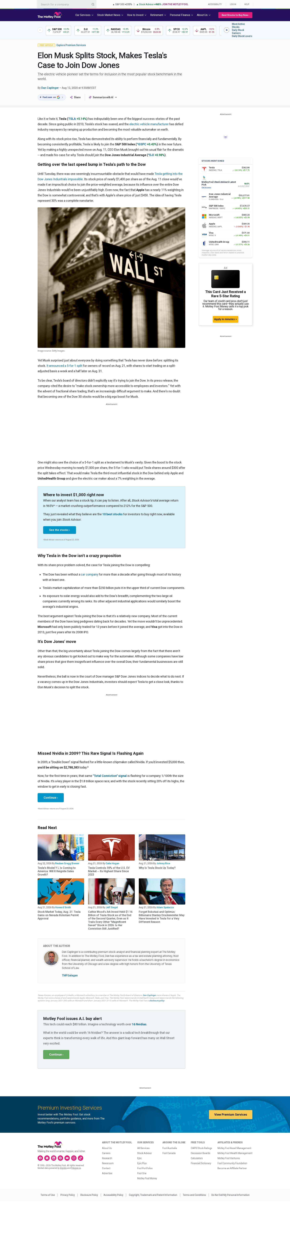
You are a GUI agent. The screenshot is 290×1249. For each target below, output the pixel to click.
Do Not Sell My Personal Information (230, 1195)
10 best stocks (112, 514)
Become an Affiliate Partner (232, 1168)
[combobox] (66, 4)
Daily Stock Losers (242, 36)
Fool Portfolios (145, 1168)
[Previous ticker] (40, 30)
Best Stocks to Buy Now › (235, 15)
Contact (106, 1168)
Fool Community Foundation (232, 1163)
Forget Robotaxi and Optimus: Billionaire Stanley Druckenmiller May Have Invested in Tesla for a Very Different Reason (161, 916)
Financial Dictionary (201, 1163)
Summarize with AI (103, 97)
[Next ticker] (226, 30)
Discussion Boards (200, 1153)
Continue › (51, 797)
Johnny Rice (163, 863)
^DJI (151, 155)
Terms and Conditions (194, 1195)
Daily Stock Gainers (238, 31)
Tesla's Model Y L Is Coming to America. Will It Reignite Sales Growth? (57, 871)
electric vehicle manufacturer (149, 124)
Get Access (206, 188)
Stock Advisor (144, 1153)
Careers (106, 1153)
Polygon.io (76, 1168)
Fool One (142, 1173)
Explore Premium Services (71, 45)
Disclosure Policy (89, 1195)
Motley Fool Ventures (229, 1158)
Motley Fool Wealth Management (235, 1153)
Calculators (197, 1158)
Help (246, 4)
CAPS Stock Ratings (201, 1148)
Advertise (107, 1173)
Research (107, 1158)
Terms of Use (48, 1195)
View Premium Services (230, 1114)
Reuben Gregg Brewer (67, 863)
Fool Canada (169, 1153)
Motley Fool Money (147, 1178)
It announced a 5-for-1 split (64, 365)
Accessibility (215, 4)
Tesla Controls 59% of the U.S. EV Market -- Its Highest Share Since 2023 (109, 871)
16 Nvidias (139, 1024)
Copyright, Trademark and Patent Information (153, 1195)
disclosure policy (156, 1001)
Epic (139, 1158)
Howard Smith (63, 907)
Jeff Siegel (112, 907)
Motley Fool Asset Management (234, 1148)
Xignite (63, 1168)
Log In (233, 4)
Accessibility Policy (113, 1195)
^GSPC (141, 144)
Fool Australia (169, 1148)
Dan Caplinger (50, 87)
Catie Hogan (112, 863)
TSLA (72, 118)
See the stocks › (59, 530)
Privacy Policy (67, 1195)
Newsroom (108, 1163)
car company (89, 574)
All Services (143, 1148)
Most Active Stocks (238, 25)
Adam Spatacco (165, 907)
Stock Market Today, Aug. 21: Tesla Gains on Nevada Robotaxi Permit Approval (59, 915)
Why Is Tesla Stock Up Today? (157, 867)
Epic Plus (142, 1163)
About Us (107, 1148)
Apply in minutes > (225, 319)
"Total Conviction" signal (110, 776)
